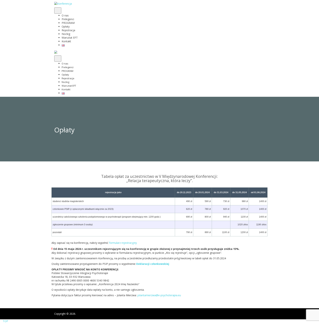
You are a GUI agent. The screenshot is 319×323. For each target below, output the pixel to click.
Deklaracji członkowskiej (152, 264)
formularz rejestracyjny (123, 243)
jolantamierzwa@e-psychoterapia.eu (159, 295)
